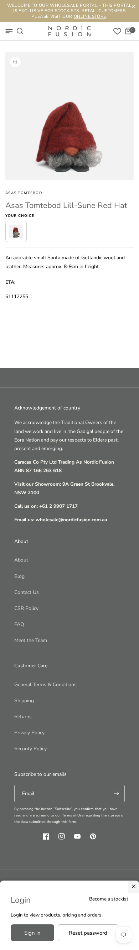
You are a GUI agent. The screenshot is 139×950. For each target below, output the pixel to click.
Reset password (88, 932)
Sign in (32, 932)
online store (90, 16)
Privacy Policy (29, 732)
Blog (19, 576)
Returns (23, 716)
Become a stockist (108, 899)
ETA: (10, 282)
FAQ (19, 624)
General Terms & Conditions (45, 684)
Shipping (24, 700)
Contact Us (26, 592)
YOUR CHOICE (19, 215)
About (21, 560)
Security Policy (30, 748)
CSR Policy (26, 608)
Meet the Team (30, 640)
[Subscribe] (116, 793)
